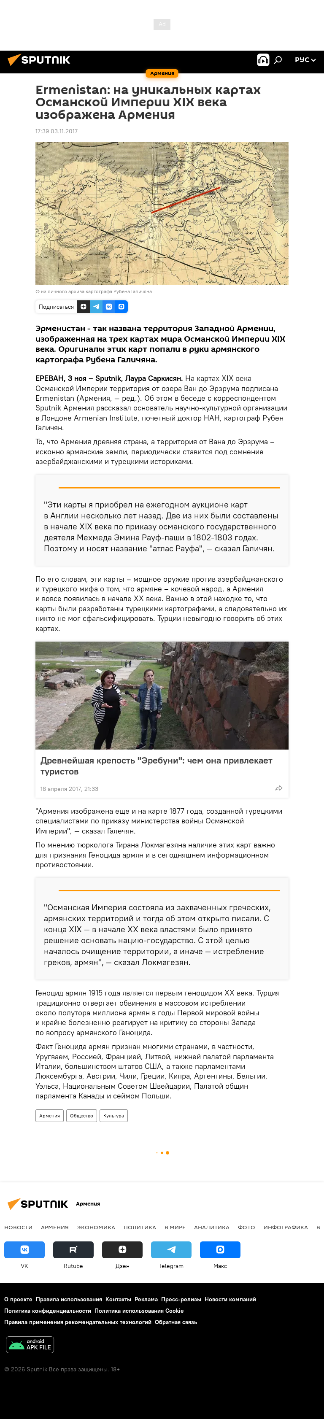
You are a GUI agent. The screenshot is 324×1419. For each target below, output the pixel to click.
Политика (140, 1227)
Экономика (96, 1227)
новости (18, 1227)
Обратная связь (176, 1322)
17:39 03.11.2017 (56, 131)
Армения (49, 1115)
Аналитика (212, 1227)
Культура (113, 1115)
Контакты (118, 1299)
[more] (278, 788)
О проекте (18, 1299)
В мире (175, 1227)
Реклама (146, 1299)
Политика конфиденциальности (47, 1310)
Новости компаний (230, 1299)
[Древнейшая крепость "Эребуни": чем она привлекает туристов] (162, 696)
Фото (246, 1227)
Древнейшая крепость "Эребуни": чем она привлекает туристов (156, 766)
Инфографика (286, 1227)
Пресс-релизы (181, 1299)
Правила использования (69, 1299)
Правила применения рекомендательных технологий (77, 1322)
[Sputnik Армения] (41, 67)
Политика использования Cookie (139, 1310)
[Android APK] (30, 1345)
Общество (81, 1115)
